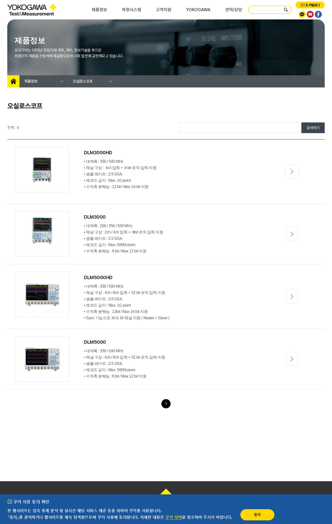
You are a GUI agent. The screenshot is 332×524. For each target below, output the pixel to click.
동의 (257, 514)
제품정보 (99, 9)
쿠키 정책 (173, 517)
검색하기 (313, 128)
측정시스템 (131, 9)
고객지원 (163, 9)
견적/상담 (233, 9)
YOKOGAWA (198, 9)
